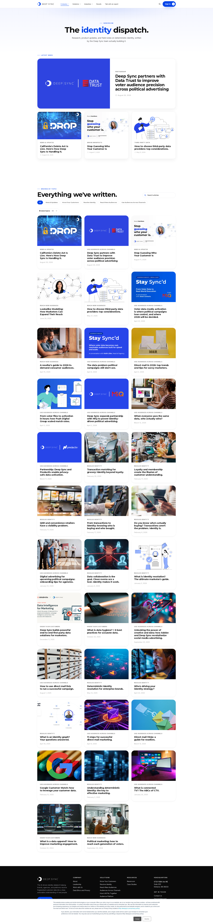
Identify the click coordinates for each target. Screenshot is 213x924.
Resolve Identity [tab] (90, 202)
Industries (87, 4)
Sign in (168, 4)
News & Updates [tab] (52, 202)
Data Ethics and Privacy (81, 890)
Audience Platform (106, 896)
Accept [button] (137, 919)
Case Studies (132, 884)
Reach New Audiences (108, 887)
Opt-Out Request (160, 899)
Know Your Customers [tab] (70, 202)
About (75, 881)
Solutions (76, 4)
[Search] (160, 4)
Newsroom (131, 881)
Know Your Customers (108, 881)
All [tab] (40, 202)
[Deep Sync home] (45, 4)
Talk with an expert (111, 4)
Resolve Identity (106, 884)
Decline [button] (147, 919)
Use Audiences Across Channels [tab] (134, 202)
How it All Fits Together (108, 893)
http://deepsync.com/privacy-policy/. (129, 908)
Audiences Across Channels (110, 890)
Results (98, 4)
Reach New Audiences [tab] (108, 202)
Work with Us (78, 887)
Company (64, 4)
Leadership (77, 884)
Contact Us (158, 896)
